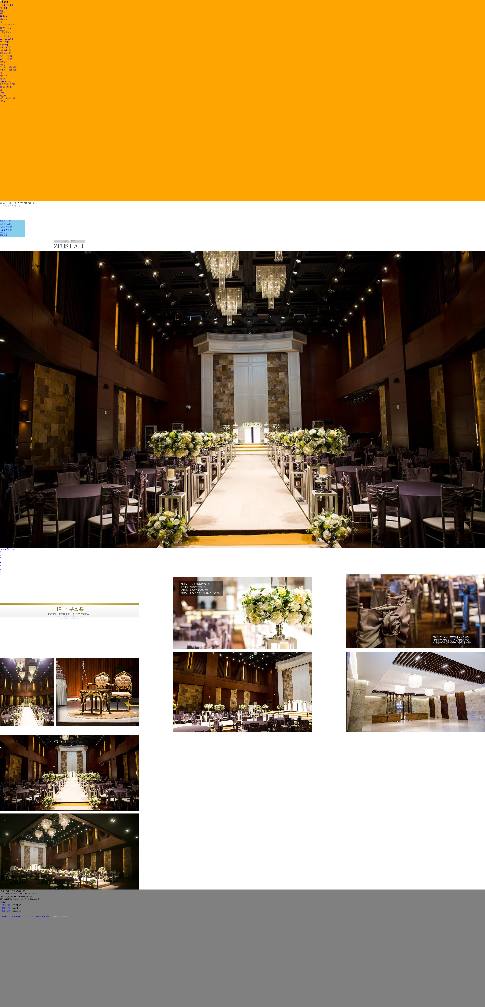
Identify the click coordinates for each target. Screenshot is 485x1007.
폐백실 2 (3, 64)
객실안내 (3, 8)
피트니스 (3, 76)
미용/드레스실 (5, 81)
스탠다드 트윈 (5, 33)
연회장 (2, 13)
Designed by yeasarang (59, 916)
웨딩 (2, 11)
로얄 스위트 (4, 45)
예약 (2, 22)
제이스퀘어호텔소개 (8, 25)
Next (9, 549)
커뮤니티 (3, 19)
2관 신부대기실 (6, 59)
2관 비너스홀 (5, 53)
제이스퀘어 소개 (6, 5)
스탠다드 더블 (5, 36)
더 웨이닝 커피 (6, 87)
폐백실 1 (3, 62)
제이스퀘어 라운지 (7, 84)
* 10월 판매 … (6, 911)
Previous (3, 549)
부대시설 (3, 16)
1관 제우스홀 (5, 50)
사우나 (2, 73)
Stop (13, 549)
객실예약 (3, 96)
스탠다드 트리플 (6, 39)
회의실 (2, 79)
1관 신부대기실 (6, 56)
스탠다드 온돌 (5, 47)
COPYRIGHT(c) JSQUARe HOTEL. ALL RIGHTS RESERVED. (25, 916)
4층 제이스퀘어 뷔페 (8, 70)
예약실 (2, 101)
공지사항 (3, 90)
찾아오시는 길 (5, 28)
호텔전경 (3, 30)
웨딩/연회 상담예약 (8, 98)
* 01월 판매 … (6, 905)
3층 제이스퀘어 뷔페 (8, 67)
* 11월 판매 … (6, 908)
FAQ (2, 93)
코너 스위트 (4, 42)
